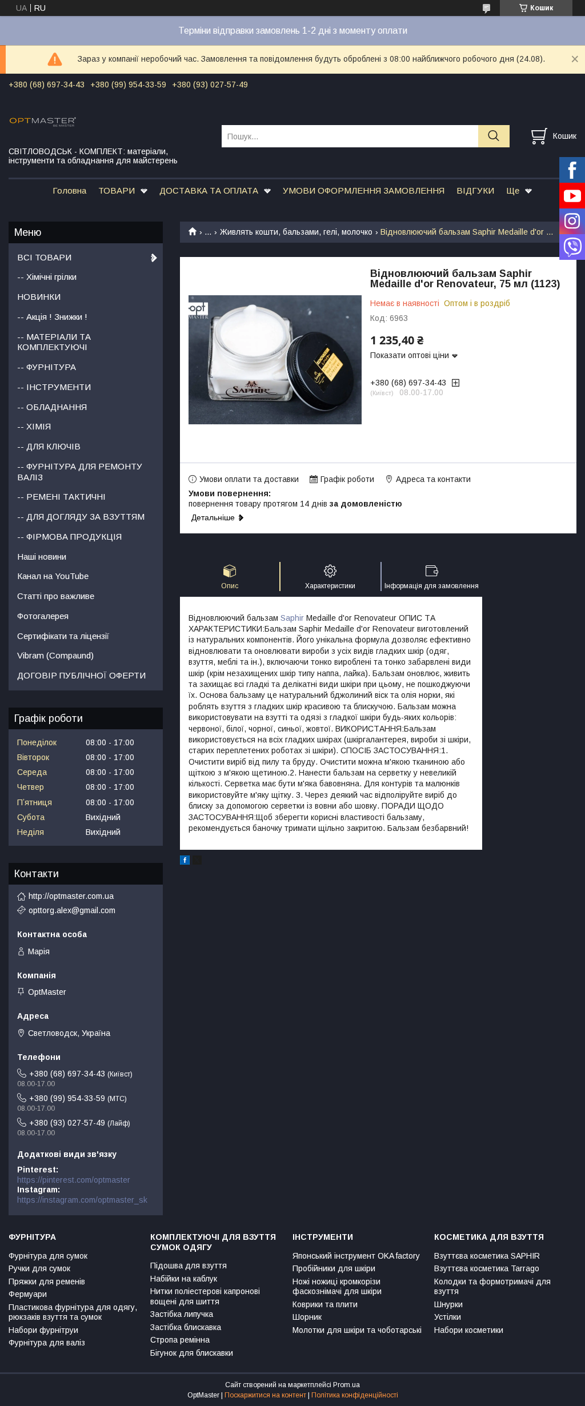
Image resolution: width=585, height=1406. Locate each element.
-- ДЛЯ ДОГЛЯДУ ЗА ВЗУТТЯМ (81, 516)
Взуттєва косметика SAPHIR (487, 1255)
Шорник (307, 1316)
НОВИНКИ (39, 297)
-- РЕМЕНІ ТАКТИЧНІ (61, 496)
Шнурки (448, 1304)
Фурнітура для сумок (48, 1255)
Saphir (292, 617)
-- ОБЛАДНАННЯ (52, 407)
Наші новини (41, 556)
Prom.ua (346, 1385)
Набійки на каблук (183, 1278)
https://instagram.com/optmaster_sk (82, 1199)
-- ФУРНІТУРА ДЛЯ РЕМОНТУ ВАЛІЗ (79, 471)
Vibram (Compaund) (55, 655)
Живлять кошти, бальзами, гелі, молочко (296, 231)
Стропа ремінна (180, 1339)
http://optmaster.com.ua (71, 896)
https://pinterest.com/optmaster (73, 1179)
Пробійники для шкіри (333, 1268)
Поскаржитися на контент (265, 1395)
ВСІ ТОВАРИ (44, 257)
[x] (197, 861)
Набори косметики (468, 1330)
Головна (69, 190)
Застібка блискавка (185, 1327)
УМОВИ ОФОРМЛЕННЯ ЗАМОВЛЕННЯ (363, 190)
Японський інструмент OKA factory (356, 1255)
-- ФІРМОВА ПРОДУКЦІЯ (69, 536)
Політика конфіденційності (354, 1395)
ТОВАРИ (116, 190)
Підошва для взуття (188, 1265)
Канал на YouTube (53, 576)
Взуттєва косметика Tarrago (486, 1268)
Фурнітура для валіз (47, 1342)
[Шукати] (494, 136)
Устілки (447, 1316)
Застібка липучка (181, 1314)
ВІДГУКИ (475, 190)
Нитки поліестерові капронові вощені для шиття (205, 1296)
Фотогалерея (43, 616)
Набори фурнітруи (43, 1330)
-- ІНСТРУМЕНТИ (54, 387)
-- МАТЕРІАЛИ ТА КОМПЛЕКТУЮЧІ (54, 342)
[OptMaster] (108, 121)
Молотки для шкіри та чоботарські (357, 1330)
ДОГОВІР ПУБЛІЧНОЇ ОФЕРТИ (81, 675)
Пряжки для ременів (47, 1281)
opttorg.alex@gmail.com (72, 910)
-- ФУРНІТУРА (46, 367)
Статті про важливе (55, 596)
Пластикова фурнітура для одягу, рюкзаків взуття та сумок (73, 1312)
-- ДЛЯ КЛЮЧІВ (49, 446)
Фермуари (28, 1294)
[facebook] (185, 861)
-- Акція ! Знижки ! (52, 317)
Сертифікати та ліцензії (63, 636)
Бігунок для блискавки (191, 1352)
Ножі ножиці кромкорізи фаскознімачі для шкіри (337, 1286)
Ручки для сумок (39, 1268)
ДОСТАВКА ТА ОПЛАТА (208, 190)
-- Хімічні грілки (47, 277)
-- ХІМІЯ (34, 426)
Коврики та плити (325, 1304)
